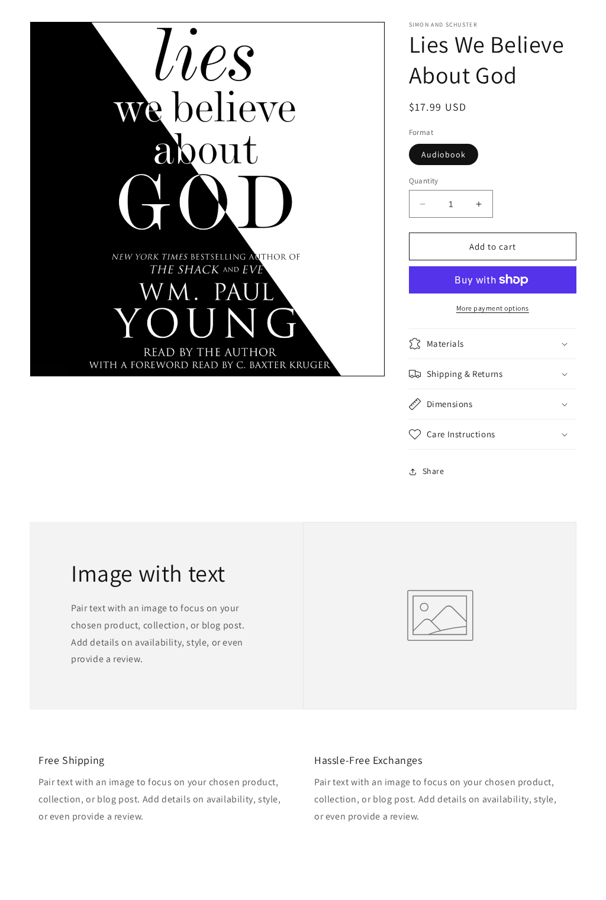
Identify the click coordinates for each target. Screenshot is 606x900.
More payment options (492, 308)
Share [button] (433, 471)
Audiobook (443, 154)
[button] (492, 344)
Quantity (424, 181)
